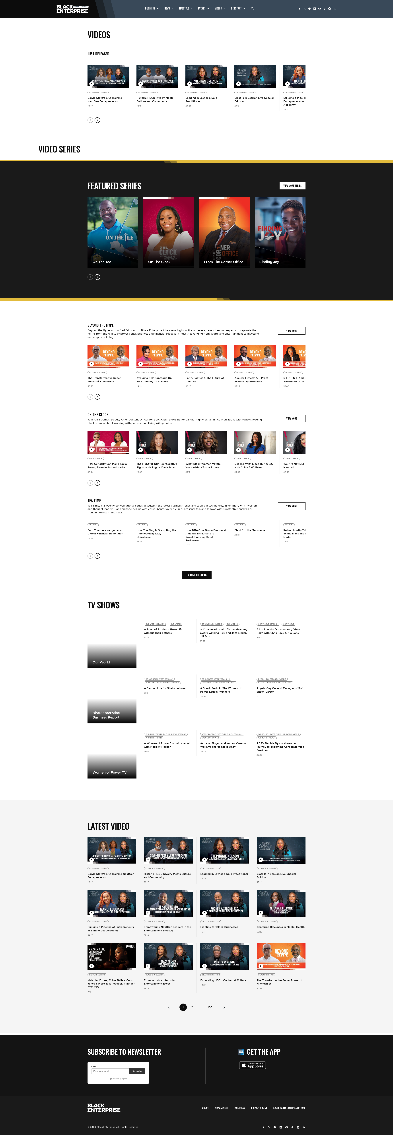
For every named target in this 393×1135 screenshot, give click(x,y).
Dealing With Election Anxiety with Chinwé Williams (253, 465)
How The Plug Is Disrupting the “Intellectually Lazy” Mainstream (156, 533)
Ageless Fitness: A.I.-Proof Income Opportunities (251, 379)
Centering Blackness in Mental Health (281, 927)
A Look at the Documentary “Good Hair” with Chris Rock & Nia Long (279, 631)
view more (291, 331)
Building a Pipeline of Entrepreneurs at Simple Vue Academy (301, 101)
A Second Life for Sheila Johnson (165, 688)
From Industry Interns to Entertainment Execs (159, 982)
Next (97, 120)
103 (210, 1007)
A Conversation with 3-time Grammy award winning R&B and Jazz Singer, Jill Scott (223, 633)
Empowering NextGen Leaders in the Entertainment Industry (167, 928)
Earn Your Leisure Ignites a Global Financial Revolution (105, 531)
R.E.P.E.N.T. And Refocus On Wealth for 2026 (301, 379)
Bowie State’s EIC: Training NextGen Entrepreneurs (105, 99)
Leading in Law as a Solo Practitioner (224, 874)
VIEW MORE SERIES (292, 185)
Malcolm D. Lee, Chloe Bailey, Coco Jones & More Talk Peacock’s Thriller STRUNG (111, 984)
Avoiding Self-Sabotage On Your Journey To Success (154, 379)
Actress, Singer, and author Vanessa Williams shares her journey (223, 745)
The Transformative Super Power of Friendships (104, 379)
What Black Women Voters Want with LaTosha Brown (202, 465)
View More (112, 643)
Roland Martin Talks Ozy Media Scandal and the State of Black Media (303, 533)
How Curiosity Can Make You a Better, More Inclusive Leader (107, 465)
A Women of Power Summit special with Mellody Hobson (167, 745)
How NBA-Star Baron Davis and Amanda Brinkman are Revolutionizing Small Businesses (205, 535)
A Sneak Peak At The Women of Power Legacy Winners (220, 689)
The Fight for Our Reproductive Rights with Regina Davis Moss (156, 465)
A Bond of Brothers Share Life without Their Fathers (163, 631)
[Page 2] (223, 1007)
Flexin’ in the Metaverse (249, 530)
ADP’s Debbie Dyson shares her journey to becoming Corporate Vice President (280, 747)
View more (112, 698)
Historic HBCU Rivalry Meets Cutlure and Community (154, 99)
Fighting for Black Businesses (219, 927)
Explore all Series (197, 575)
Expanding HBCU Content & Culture (223, 980)
